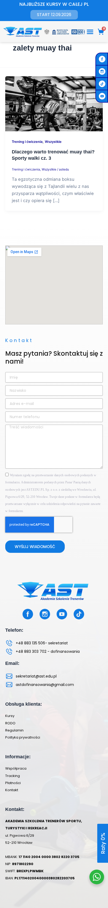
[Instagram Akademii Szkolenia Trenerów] (102, 71)
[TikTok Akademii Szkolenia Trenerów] (102, 84)
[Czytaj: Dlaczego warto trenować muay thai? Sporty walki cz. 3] (54, 103)
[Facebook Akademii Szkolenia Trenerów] (102, 59)
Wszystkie (53, 142)
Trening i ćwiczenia (27, 142)
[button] (90, 31)
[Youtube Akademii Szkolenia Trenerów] (102, 96)
